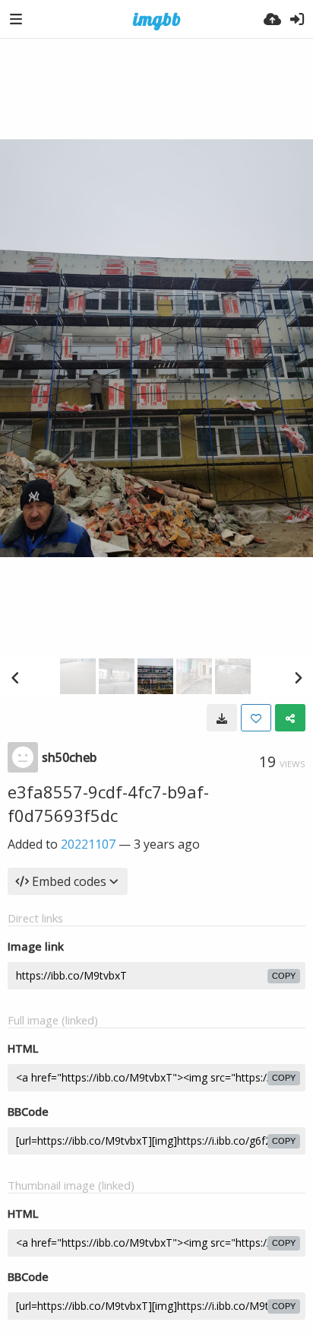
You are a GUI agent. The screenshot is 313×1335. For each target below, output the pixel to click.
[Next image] (298, 677)
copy (284, 975)
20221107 (88, 844)
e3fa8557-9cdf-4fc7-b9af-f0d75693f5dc (108, 803)
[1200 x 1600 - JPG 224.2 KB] (222, 717)
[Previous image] (15, 677)
